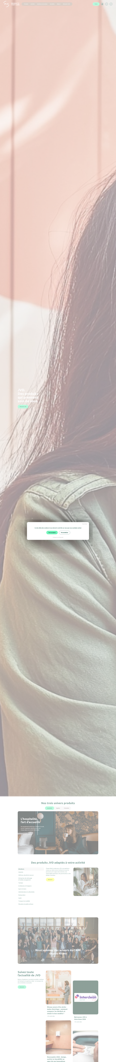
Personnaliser (64, 532)
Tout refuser (84, 523)
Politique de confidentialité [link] (58, 537)
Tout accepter (52, 532)
